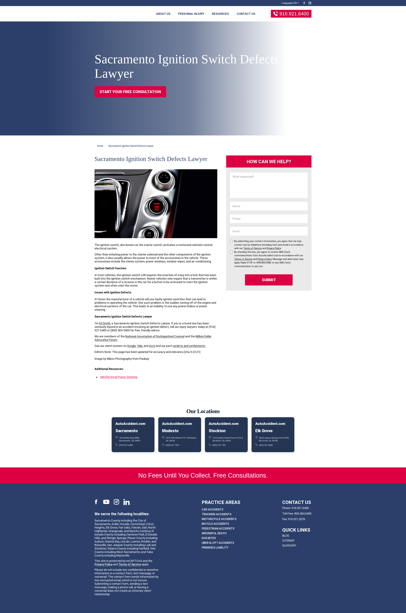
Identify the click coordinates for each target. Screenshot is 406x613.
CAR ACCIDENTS (212, 509)
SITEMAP (288, 540)
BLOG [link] (285, 535)
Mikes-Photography (119, 358)
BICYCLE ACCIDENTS (215, 523)
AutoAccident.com (130, 424)
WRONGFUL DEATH (214, 533)
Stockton (217, 430)
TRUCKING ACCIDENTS (216, 514)
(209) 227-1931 (172, 445)
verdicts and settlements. (189, 346)
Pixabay (144, 358)
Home (100, 146)
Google (131, 346)
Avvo (152, 346)
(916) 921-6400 (126, 445)
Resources (220, 14)
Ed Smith (104, 323)
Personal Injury (191, 14)
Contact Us (246, 14)
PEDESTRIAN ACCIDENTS (218, 528)
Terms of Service (129, 564)
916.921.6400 (294, 13)
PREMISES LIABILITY (215, 547)
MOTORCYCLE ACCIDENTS (219, 519)
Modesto (170, 430)
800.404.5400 (302, 513)
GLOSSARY (289, 545)
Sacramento (126, 430)
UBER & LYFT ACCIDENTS (218, 542)
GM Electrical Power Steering (118, 377)
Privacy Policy (103, 564)
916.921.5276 (296, 519)
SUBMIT (269, 280)
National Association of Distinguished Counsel (155, 336)
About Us (163, 14)
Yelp (139, 346)
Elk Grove (264, 430)
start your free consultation (130, 92)
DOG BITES (209, 538)
